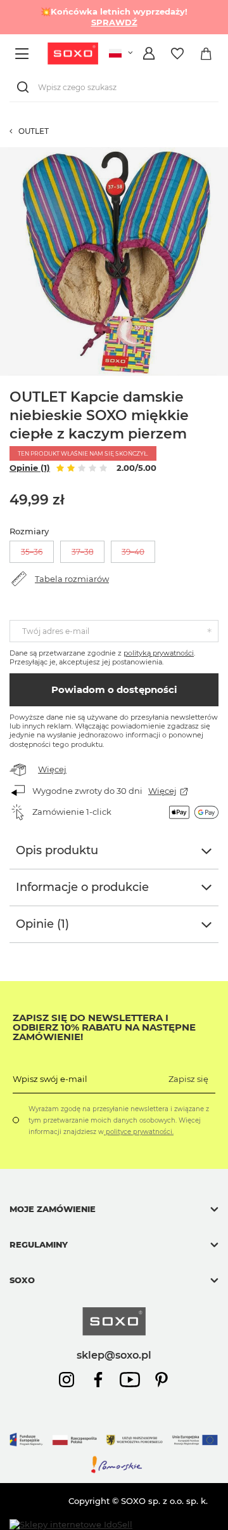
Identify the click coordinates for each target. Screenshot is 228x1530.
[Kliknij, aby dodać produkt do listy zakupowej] (221, 153)
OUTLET (33, 131)
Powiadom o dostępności (114, 689)
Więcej (52, 769)
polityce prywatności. (139, 1132)
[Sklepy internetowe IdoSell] (71, 1524)
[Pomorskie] (114, 1471)
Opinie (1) (30, 468)
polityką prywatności (159, 653)
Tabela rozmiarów (72, 579)
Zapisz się (188, 1079)
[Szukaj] (25, 87)
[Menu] (24, 53)
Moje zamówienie (53, 1209)
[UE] (114, 1449)
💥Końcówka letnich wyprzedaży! (114, 16)
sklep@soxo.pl (114, 1355)
